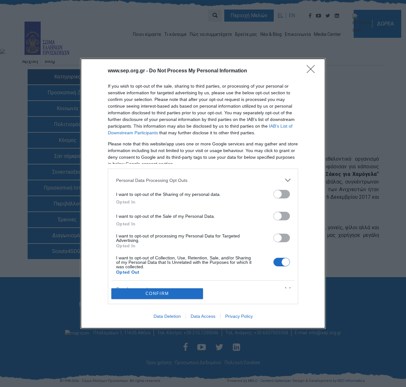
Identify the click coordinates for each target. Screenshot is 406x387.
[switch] (281, 194)
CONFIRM (157, 293)
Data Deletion (167, 316)
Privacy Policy (239, 316)
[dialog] (203, 193)
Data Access (203, 316)
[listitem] (203, 180)
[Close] (313, 71)
